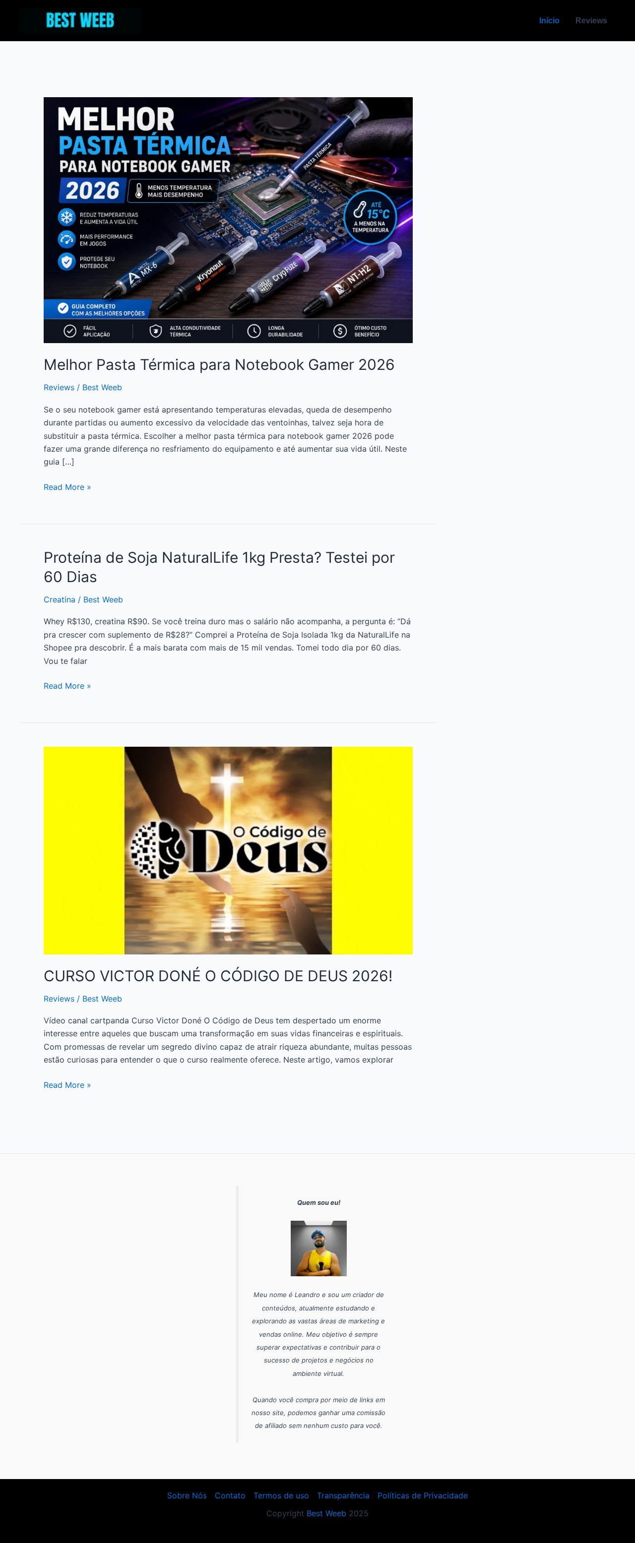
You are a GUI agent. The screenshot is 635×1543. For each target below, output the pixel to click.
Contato (230, 1495)
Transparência (343, 1495)
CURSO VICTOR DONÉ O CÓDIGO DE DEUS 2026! (218, 976)
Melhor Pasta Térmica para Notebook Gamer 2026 (219, 364)
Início (549, 20)
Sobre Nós (187, 1495)
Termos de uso (281, 1495)
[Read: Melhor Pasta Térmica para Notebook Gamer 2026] (228, 220)
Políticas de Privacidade (423, 1495)
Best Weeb (326, 1513)
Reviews (591, 20)
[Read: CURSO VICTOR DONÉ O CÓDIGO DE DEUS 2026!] (228, 850)
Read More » (67, 486)
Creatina (59, 599)
